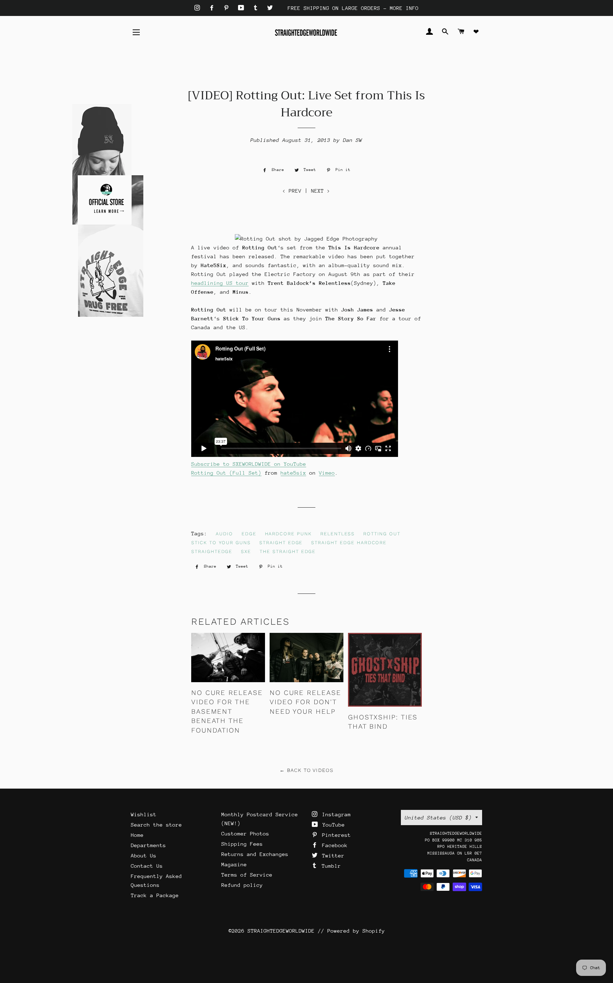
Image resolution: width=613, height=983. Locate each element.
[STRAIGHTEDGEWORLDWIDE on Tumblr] (257, 8)
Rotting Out (381, 533)
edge (249, 533)
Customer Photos (245, 833)
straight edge (281, 542)
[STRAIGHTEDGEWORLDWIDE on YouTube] (242, 8)
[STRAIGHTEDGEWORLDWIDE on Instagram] (198, 8)
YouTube (332, 825)
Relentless (337, 533)
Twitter (331, 855)
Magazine (234, 864)
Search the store (156, 825)
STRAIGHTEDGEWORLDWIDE (281, 931)
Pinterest (335, 835)
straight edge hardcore (349, 542)
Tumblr (330, 866)
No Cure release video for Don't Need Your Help (305, 702)
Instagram (335, 814)
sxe (246, 551)
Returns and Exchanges (254, 854)
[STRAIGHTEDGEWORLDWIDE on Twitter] (270, 8)
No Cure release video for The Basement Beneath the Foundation (227, 711)
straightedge (211, 551)
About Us (143, 855)
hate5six (293, 473)
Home (137, 835)
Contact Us (147, 866)
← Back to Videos (306, 770)
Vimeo (327, 473)
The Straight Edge (288, 551)
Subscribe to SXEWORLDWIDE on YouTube (248, 464)
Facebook (333, 845)
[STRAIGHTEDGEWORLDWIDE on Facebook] (213, 8)
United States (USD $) (438, 817)
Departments (148, 845)
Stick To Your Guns (221, 542)
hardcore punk (288, 533)
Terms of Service (246, 875)
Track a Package (155, 895)
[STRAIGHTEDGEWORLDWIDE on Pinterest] (227, 8)
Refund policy (242, 885)
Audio (224, 533)
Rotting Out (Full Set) (226, 473)
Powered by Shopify (356, 931)
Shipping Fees (242, 844)
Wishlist (143, 814)
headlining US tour (220, 283)
